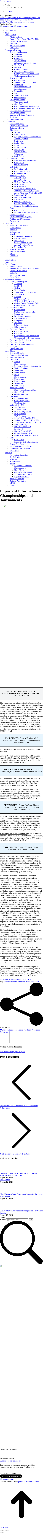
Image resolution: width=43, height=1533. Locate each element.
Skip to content (5, 1)
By (8, 979)
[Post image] (6, 1171)
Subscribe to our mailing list (10, 1461)
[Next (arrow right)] (3, 1532)
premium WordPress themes (28, 1482)
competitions (17, 981)
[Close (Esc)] (1, 1530)
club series (8, 981)
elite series (26, 981)
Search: (3, 1220)
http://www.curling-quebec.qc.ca (12, 1052)
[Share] (3, 1530)
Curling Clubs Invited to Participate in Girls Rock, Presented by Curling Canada (19, 1174)
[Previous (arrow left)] (1, 1532)
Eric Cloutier (5, 1180)
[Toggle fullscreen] (6, 1530)
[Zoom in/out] (8, 1530)
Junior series (34, 981)
